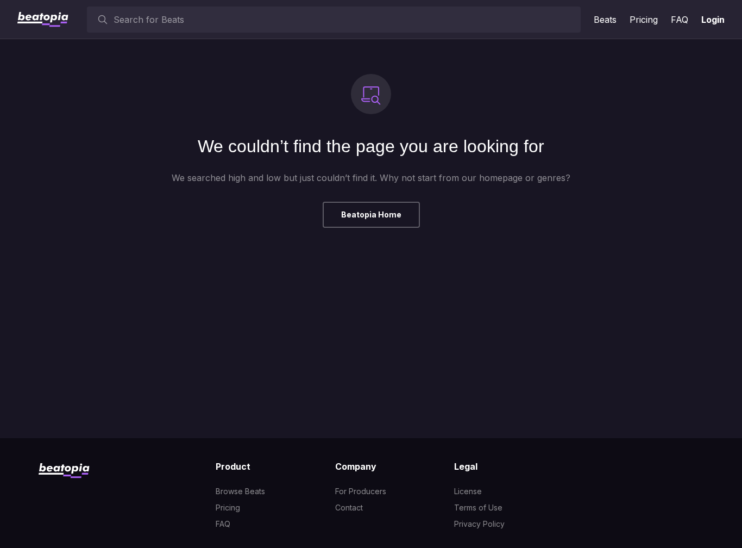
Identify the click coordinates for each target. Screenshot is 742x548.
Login (713, 19)
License (468, 491)
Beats (605, 19)
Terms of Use (478, 507)
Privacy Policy (479, 523)
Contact (349, 507)
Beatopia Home (371, 214)
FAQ (679, 19)
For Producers (360, 491)
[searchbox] (345, 19)
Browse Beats (240, 491)
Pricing (644, 19)
